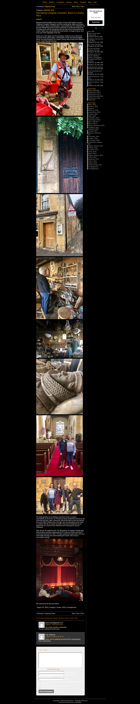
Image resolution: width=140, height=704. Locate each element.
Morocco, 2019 (93, 110)
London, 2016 (93, 138)
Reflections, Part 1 (94, 94)
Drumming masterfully (95, 96)
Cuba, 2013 (92, 157)
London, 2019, (61, 607)
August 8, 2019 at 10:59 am (54, 636)
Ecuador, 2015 (93, 149)
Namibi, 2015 (92, 148)
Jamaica (91, 108)
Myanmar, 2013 (93, 159)
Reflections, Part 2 (94, 92)
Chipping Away (49, 6)
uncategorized (93, 167)
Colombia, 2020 (93, 118)
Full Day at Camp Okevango (94, 99)
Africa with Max (93, 122)
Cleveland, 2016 (94, 140)
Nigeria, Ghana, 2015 (95, 146)
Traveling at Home (94, 120)
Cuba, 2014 (92, 151)
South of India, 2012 (95, 165)
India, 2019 (92, 116)
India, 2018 (90, 31)
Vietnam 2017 (93, 131)
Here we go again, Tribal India (94, 34)
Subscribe (96, 22)
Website (67, 679)
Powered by (91, 28)
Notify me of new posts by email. (52, 688)
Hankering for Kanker (95, 67)
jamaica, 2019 (93, 106)
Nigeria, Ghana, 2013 (95, 155)
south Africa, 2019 (94, 112)
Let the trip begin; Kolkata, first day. (94, 49)
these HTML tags (53, 669)
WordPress (70, 702)
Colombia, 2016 (93, 136)
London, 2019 (48, 10)
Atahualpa (78, 702)
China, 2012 (92, 161)
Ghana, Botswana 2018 (96, 125)
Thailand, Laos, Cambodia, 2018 (93, 128)
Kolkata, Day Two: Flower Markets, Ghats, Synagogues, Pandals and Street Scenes (95, 57)
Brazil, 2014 (92, 153)
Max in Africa (92, 123)
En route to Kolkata (94, 44)
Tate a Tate (80, 6)
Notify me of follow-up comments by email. (55, 686)
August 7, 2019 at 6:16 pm (54, 624)
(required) (70, 672)
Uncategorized (71, 607)
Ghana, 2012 (92, 163)
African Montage (93, 90)
